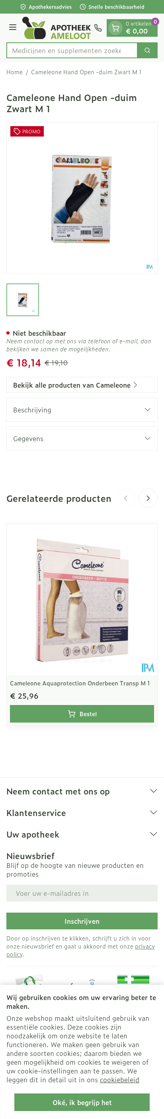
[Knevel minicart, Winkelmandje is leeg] (115, 28)
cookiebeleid (119, 1079)
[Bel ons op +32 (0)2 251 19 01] (98, 28)
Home (14, 72)
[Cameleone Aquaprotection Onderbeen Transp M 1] (82, 599)
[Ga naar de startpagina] (56, 28)
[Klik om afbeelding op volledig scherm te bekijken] (82, 198)
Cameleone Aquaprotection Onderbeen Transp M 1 (80, 683)
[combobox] (72, 50)
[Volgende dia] (148, 498)
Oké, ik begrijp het (82, 1102)
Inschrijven (82, 921)
